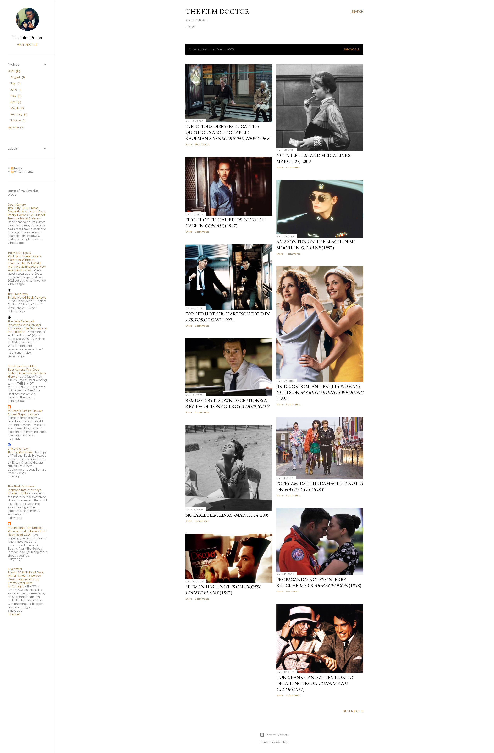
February (18, 114)
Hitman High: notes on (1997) (223, 590)
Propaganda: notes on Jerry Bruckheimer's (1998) (318, 583)
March (16, 108)
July (15, 83)
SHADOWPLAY (18, 448)
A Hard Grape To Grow (22, 414)
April (15, 102)
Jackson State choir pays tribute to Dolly (24, 491)
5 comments (292, 591)
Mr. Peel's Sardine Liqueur (25, 411)
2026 (13, 71)
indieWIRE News (19, 253)
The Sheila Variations (21, 486)
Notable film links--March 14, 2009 (227, 515)
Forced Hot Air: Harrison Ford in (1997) (227, 317)
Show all (352, 49)
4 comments (293, 253)
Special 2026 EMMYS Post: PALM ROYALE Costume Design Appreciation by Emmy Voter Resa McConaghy (26, 579)
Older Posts (353, 711)
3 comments (202, 325)
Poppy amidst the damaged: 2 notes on (319, 486)
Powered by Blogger (277, 734)
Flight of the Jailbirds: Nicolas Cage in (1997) (224, 223)
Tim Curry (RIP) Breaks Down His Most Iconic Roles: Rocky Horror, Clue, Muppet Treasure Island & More (27, 213)
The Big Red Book (20, 452)
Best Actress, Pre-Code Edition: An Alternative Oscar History (27, 373)
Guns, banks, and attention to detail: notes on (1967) (314, 683)
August (17, 77)
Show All (14, 614)
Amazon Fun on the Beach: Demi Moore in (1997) (315, 245)
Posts (17, 168)
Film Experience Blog (22, 366)
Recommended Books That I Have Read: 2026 (27, 533)
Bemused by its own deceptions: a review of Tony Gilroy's (227, 403)
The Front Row (18, 294)
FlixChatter (15, 569)
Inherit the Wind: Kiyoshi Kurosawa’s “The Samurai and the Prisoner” (27, 328)
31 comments (202, 144)
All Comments (23, 171)
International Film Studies (25, 528)
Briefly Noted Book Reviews (27, 297)
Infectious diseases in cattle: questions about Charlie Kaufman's (227, 132)
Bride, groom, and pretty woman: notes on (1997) (319, 392)
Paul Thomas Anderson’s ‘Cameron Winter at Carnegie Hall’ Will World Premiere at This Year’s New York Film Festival (27, 263)
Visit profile (27, 44)
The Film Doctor (217, 11)
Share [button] (188, 144)
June (15, 89)
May (15, 96)
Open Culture (17, 204)
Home (191, 27)
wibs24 (285, 741)
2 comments (293, 167)
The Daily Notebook (21, 321)
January (17, 120)
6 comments (202, 231)
